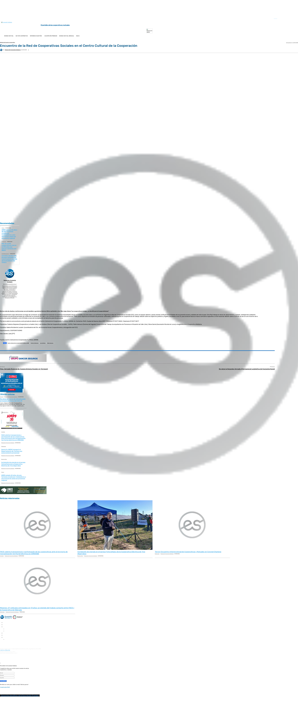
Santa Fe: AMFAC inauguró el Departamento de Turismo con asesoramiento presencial (11, 451)
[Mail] (9, 299)
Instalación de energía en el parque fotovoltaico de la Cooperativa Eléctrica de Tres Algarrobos (13, 464)
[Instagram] (285, 18)
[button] (277, 18)
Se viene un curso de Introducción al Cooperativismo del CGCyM (13, 400)
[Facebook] (282, 18)
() (67, 655)
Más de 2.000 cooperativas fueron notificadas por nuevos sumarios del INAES (9, 247)
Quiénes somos (3, 642)
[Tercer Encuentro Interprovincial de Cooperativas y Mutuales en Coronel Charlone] (192, 525)
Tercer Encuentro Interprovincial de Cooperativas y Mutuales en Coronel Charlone (188, 552)
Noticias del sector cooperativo (7, 42)
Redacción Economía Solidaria (13, 49)
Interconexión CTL (90, 655)
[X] (291, 18)
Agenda (1, 396)
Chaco (2, 472)
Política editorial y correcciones (7, 643)
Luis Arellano (43, 343)
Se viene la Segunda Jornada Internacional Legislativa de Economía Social (247, 369)
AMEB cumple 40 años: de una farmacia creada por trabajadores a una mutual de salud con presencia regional (9, 234)
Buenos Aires (4, 459)
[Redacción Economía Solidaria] (1, 50)
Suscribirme (3, 681)
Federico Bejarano (34, 343)
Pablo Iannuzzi (50, 343)
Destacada (4, 241)
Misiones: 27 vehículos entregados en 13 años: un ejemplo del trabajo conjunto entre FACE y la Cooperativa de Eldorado (37, 609)
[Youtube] (294, 18)
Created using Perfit (5, 687)
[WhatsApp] (27, 346)
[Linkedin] (288, 18)
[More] (38, 347)
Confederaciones (5, 253)
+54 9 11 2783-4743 (5, 650)
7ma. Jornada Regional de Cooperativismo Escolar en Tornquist (24, 369)
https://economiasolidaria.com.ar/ (9, 284)
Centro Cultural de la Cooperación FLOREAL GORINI (18, 343)
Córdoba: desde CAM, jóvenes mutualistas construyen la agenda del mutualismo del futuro (9, 259)
